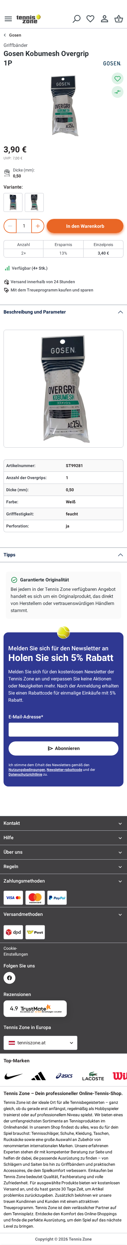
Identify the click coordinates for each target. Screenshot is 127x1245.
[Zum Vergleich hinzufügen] (117, 92)
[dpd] (13, 932)
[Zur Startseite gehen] (29, 18)
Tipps (9, 555)
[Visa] (13, 898)
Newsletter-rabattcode (64, 770)
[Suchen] (76, 19)
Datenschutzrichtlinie (25, 774)
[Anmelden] (104, 19)
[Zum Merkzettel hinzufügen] (117, 78)
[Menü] (8, 19)
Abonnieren (67, 748)
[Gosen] (111, 63)
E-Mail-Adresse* (26, 717)
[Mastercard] (35, 898)
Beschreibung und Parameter (35, 312)
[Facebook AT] (9, 978)
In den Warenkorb (85, 226)
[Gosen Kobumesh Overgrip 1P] (13, 202)
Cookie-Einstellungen (9, 951)
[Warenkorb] (118, 18)
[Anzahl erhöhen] (37, 226)
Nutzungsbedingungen (27, 770)
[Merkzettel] (90, 18)
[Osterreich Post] (35, 932)
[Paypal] (57, 898)
